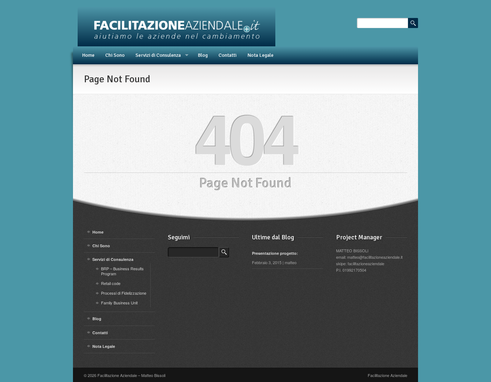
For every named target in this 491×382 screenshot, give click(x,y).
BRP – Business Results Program (122, 271)
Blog (203, 55)
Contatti (228, 55)
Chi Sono (115, 55)
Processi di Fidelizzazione (123, 293)
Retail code (110, 283)
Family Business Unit (119, 302)
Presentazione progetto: (275, 253)
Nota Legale (260, 55)
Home (88, 55)
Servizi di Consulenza (155, 55)
